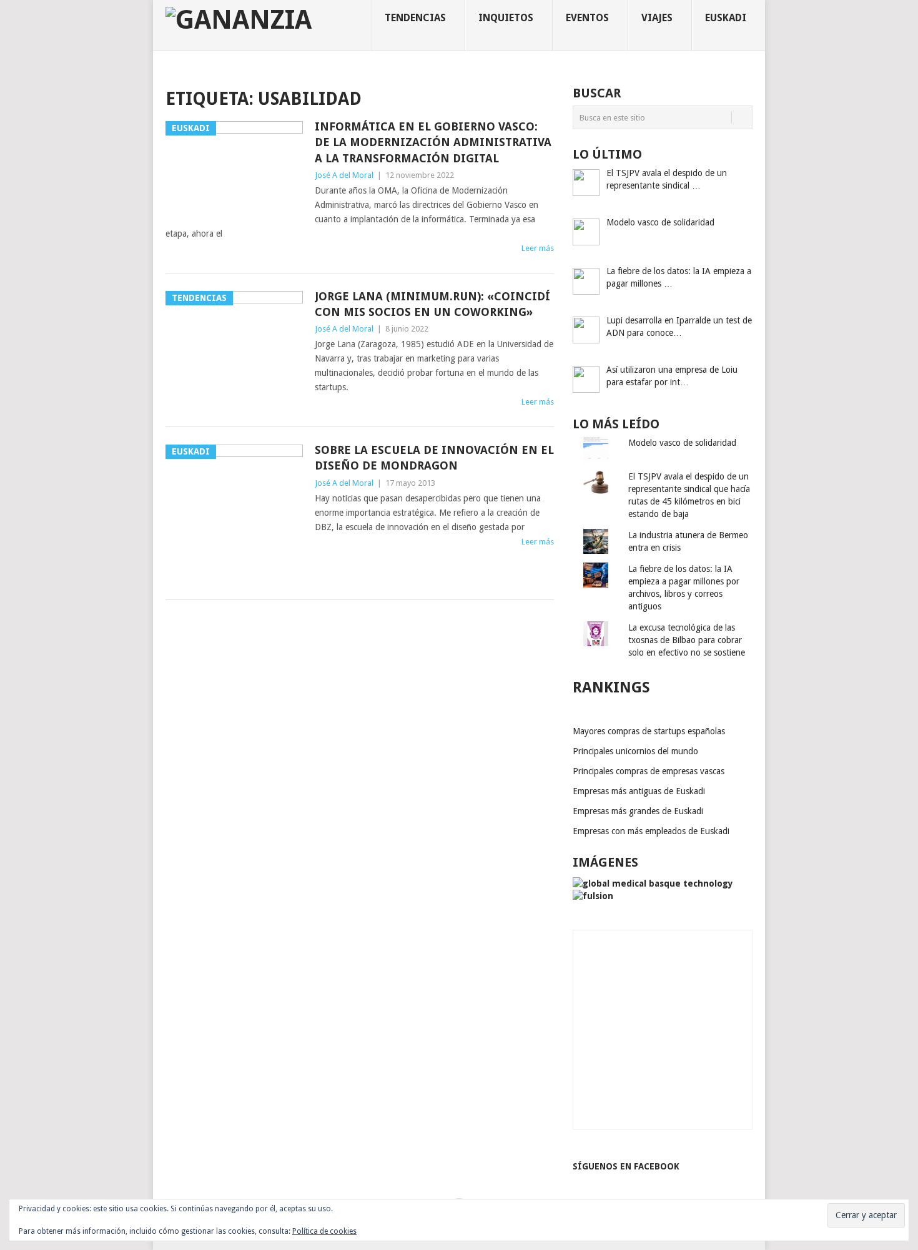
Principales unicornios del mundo (635, 751)
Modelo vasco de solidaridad (682, 443)
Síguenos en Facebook (626, 1166)
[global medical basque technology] (653, 883)
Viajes (657, 18)
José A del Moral (344, 175)
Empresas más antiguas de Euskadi (639, 791)
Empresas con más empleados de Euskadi (651, 831)
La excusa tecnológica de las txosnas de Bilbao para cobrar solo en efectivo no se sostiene (686, 640)
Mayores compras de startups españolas (649, 731)
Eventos (587, 18)
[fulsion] (593, 896)
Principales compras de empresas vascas (648, 771)
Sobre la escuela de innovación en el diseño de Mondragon (434, 457)
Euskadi (725, 18)
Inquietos (505, 18)
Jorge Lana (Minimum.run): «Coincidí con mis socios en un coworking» (432, 304)
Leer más (537, 248)
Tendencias (415, 18)
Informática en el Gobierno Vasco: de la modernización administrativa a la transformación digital (433, 142)
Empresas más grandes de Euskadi (638, 811)
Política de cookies (324, 1231)
